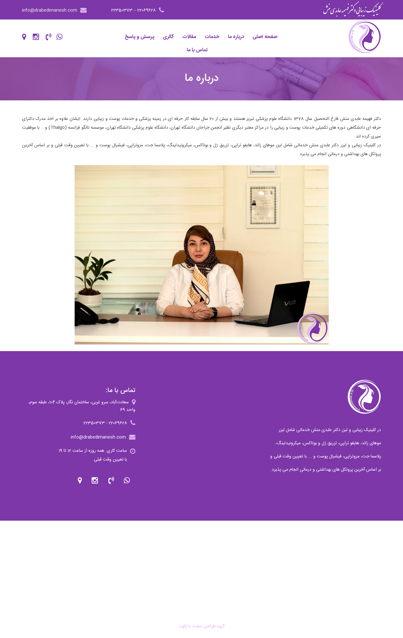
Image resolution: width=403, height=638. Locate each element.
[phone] (50, 36)
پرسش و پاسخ (139, 37)
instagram (95, 480)
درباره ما (236, 37)
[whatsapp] (62, 36)
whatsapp (128, 480)
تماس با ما (197, 50)
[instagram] (38, 36)
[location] (26, 36)
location (79, 480)
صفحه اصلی (265, 37)
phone (112, 480)
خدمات (212, 37)
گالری (168, 37)
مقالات (189, 37)
